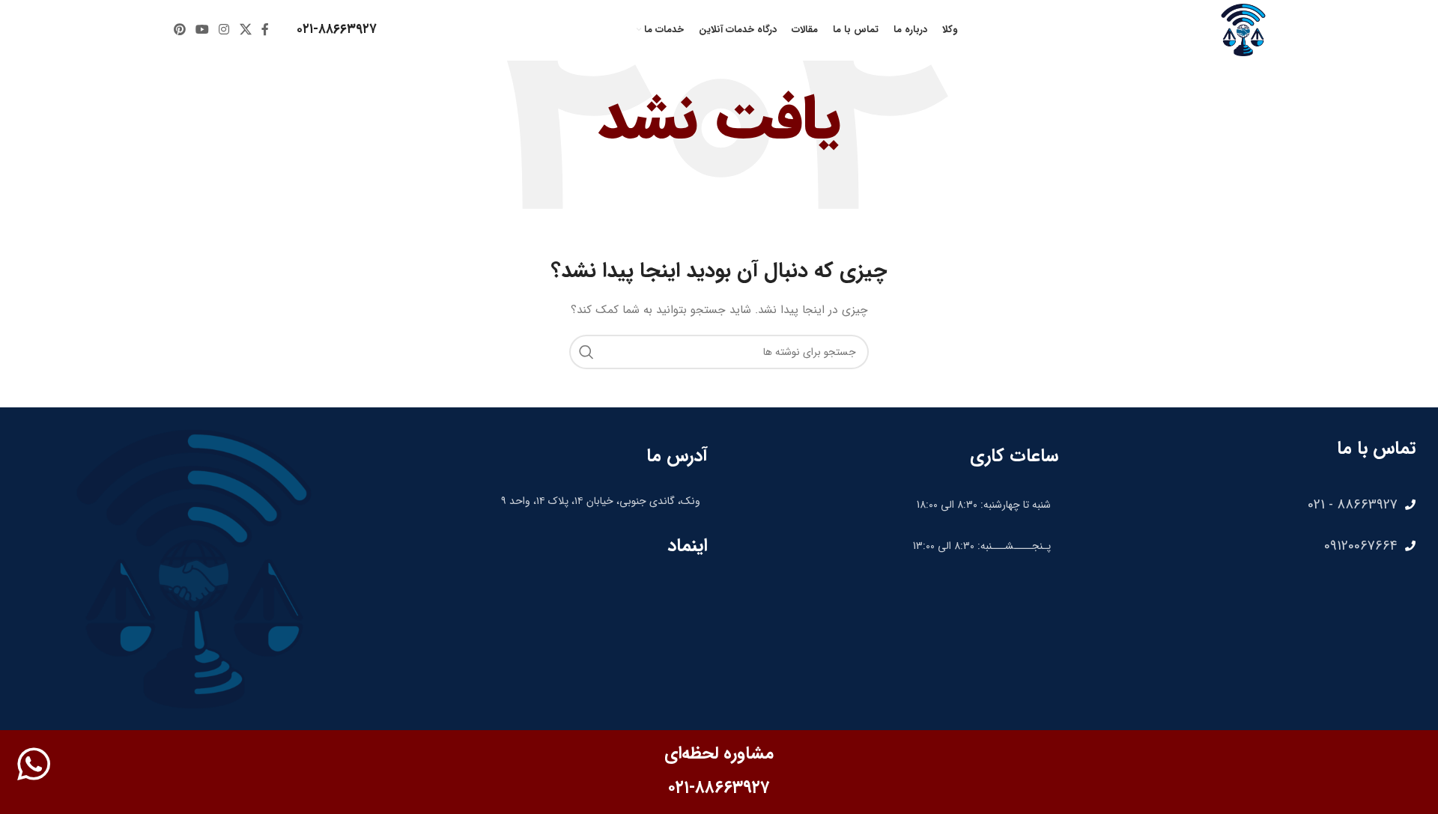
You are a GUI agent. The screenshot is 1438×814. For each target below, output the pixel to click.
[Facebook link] (264, 30)
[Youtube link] (201, 30)
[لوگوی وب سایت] (1243, 29)
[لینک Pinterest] (179, 30)
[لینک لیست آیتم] (1244, 505)
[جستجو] (586, 352)
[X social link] (245, 30)
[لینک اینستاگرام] (224, 30)
